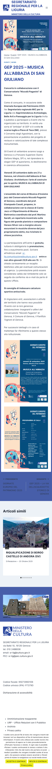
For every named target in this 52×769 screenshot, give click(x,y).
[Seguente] (45, 546)
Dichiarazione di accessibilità (17, 692)
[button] (6, 606)
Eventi (7, 62)
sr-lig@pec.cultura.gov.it (20, 656)
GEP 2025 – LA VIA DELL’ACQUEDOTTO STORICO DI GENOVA (39, 486)
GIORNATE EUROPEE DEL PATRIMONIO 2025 (12, 485)
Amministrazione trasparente (22, 719)
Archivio (11, 726)
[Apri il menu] (46, 8)
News (13, 62)
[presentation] (26, 532)
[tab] (21, 577)
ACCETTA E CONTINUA (16, 761)
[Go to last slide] (7, 546)
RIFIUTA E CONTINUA (38, 761)
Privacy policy (14, 730)
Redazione (12, 561)
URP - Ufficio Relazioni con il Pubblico (26, 722)
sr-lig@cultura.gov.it (20, 652)
